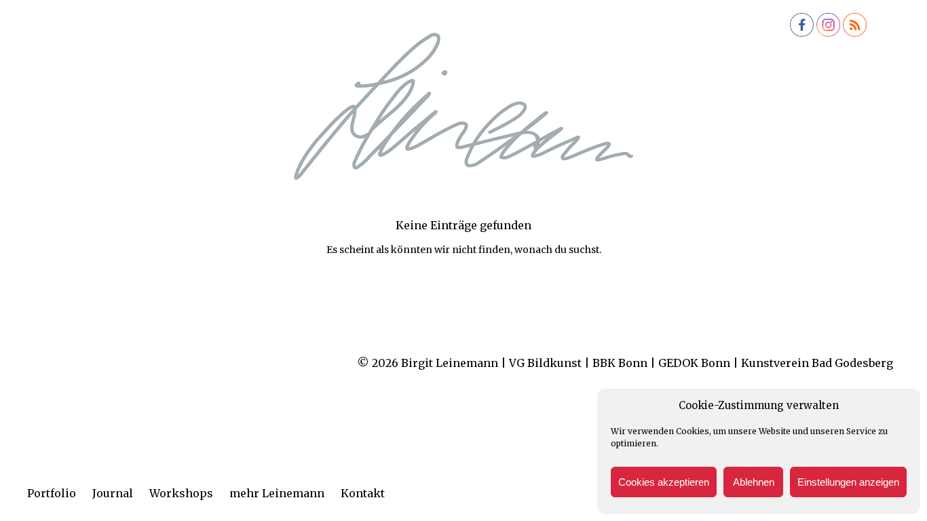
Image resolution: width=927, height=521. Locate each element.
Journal (112, 493)
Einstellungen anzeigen (848, 482)
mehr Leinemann (276, 493)
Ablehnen (753, 482)
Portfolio (51, 493)
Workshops (181, 493)
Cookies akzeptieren (663, 482)
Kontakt (363, 493)
